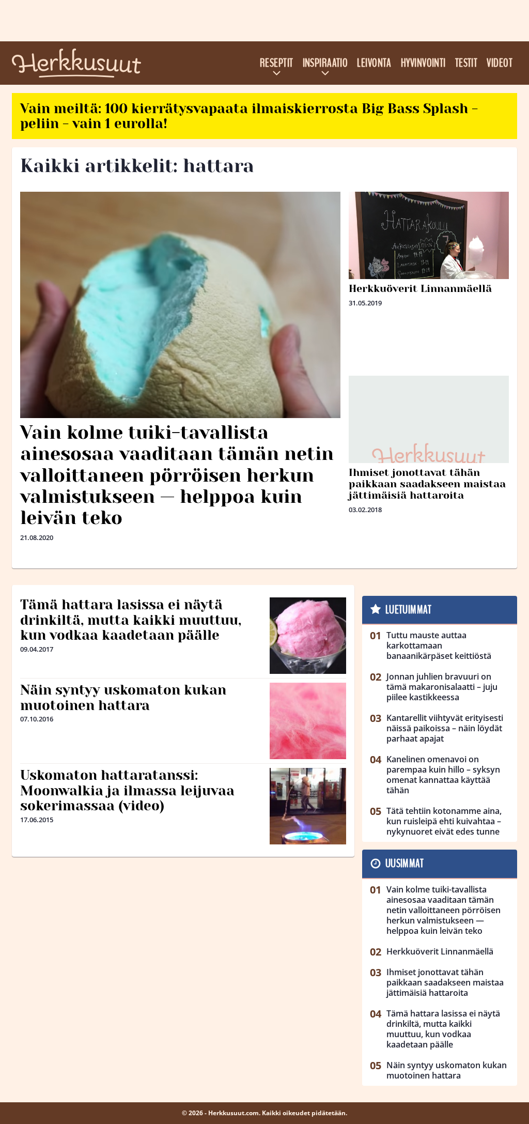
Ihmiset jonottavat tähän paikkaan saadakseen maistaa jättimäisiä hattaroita (427, 484)
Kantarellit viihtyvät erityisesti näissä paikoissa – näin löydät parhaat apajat (444, 728)
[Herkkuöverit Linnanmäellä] (429, 272)
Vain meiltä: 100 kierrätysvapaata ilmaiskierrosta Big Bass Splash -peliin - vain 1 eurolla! (249, 116)
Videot (499, 63)
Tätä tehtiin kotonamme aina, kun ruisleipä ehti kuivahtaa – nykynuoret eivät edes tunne (444, 821)
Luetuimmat (408, 610)
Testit (466, 63)
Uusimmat (404, 863)
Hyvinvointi (423, 63)
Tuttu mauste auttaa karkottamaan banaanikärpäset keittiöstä (438, 645)
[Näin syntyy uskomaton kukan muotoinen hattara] (308, 721)
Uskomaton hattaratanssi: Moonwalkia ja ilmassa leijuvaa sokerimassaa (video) (127, 790)
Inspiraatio (325, 63)
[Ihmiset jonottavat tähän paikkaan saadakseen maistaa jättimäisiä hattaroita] (429, 456)
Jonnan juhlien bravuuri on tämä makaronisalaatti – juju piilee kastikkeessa (441, 687)
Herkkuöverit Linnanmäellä (420, 289)
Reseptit (276, 63)
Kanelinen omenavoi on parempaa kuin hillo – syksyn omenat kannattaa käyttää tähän (443, 774)
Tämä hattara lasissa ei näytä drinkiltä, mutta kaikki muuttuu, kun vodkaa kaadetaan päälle (130, 620)
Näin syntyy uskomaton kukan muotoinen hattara (123, 697)
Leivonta (374, 63)
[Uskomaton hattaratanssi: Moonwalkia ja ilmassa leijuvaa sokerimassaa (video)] (308, 806)
